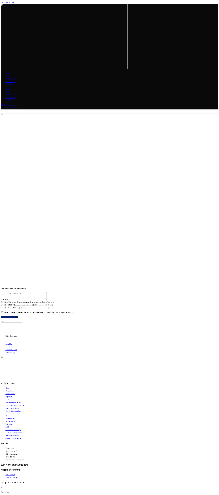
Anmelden (8, 344)
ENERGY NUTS (11, 79)
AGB (7, 399)
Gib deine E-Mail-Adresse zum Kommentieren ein (17, 305)
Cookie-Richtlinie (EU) (13, 411)
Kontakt (8, 85)
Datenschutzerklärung (12, 408)
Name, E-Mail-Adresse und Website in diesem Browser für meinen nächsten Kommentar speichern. (39, 312)
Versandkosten (10, 394)
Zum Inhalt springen (7, 2)
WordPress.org (10, 352)
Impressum (9, 397)
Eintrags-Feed (9, 347)
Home (7, 73)
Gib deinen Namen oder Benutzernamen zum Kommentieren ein (21, 302)
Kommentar (5, 299)
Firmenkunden (10, 82)
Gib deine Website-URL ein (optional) (13, 308)
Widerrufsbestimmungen (13, 402)
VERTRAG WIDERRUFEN (14, 405)
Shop (7, 76)
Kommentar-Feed (11, 350)
